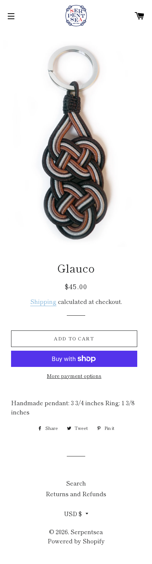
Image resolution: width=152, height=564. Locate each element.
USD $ (73, 513)
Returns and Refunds (76, 493)
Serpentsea (86, 531)
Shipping (43, 301)
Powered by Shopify (76, 540)
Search (76, 483)
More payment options (74, 375)
